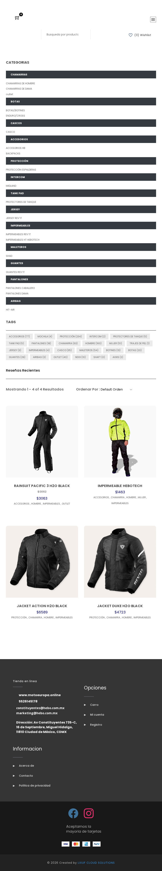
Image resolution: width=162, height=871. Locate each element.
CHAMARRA (118, 497)
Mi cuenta (96, 715)
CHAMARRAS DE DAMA (19, 88)
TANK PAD (17, 193)
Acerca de (26, 766)
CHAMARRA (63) (68, 343)
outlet (9, 94)
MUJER (142, 497)
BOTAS (15, 101)
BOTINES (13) (113, 350)
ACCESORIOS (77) (19, 336)
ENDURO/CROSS (15, 115)
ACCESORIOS (19, 139)
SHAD (9, 256)
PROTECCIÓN (19, 161)
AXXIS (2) (118, 357)
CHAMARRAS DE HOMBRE (20, 83)
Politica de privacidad (34, 786)
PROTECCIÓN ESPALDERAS (21, 169)
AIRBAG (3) (39, 357)
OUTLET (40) (61, 357)
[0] (17, 18)
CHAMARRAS (19, 74)
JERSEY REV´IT (14, 218)
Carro (94, 705)
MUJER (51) (115, 343)
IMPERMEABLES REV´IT (18, 234)
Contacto (25, 776)
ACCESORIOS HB (15, 148)
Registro (95, 725)
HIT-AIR (10, 309)
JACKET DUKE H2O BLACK (120, 605)
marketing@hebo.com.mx (36, 713)
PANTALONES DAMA (17, 293)
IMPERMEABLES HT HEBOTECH (23, 239)
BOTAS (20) (135, 350)
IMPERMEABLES (20, 225)
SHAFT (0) (99, 357)
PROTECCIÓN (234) (71, 336)
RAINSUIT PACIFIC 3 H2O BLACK (42, 485)
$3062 (42, 492)
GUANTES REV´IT (15, 272)
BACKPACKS (13, 153)
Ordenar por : (88, 389)
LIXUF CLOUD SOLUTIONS (96, 863)
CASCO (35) (64, 350)
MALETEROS (18, 247)
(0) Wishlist (142, 35)
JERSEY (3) (15, 350)
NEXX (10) (80, 357)
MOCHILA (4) (45, 336)
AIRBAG (16, 301)
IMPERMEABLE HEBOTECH (120, 485)
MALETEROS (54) (88, 350)
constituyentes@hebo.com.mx (40, 708)
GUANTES (17, 263)
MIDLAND (11, 185)
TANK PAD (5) (16, 343)
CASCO (10, 132)
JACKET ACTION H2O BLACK (42, 605)
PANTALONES (19, 279)
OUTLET (66, 503)
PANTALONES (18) (41, 343)
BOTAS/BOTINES (15, 110)
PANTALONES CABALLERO (20, 288)
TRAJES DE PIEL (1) (140, 343)
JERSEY (15, 209)
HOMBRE (36, 503)
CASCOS (16, 123)
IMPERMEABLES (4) (39, 350)
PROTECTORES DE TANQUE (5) (130, 336)
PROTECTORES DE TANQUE (21, 202)
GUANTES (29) (17, 357)
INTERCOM (18, 177)
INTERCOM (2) (97, 336)
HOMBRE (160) (93, 343)
